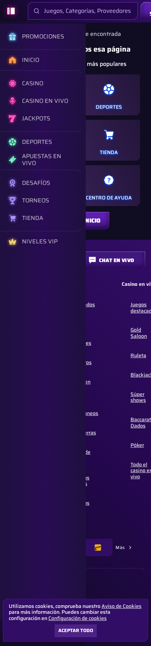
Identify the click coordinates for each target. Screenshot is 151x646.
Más (120, 547)
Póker (137, 445)
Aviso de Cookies (121, 606)
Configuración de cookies (77, 618)
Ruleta (138, 355)
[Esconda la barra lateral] (11, 11)
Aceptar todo (75, 630)
